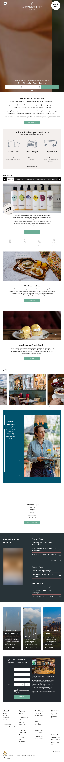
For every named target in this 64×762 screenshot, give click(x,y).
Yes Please (22, 696)
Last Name (9, 674)
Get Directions (32, 522)
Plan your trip (32, 122)
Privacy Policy (35, 677)
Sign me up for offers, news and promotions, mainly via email (22, 690)
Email (11, 679)
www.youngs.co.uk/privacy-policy (39, 691)
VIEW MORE (54, 560)
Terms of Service (43, 677)
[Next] (60, 46)
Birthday (10, 684)
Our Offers (32, 300)
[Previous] (3, 46)
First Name (9, 670)
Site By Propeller (57, 751)
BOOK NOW (32, 232)
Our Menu (32, 358)
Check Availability (49, 87)
